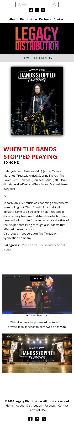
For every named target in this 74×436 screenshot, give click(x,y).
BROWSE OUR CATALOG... (37, 58)
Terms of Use (37, 410)
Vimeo (61, 327)
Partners (45, 19)
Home (10, 405)
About (13, 19)
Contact (59, 19)
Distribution (28, 19)
